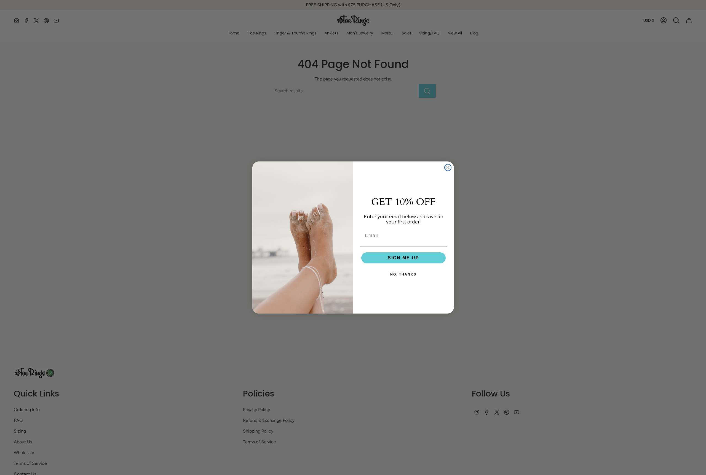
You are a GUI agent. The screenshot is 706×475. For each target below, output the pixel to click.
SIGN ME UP (403, 257)
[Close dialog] (448, 167)
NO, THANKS (403, 274)
